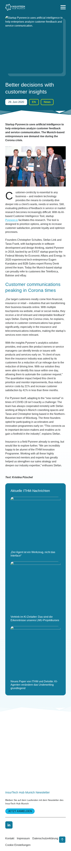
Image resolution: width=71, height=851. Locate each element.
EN (34, 102)
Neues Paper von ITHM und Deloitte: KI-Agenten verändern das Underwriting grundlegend (34, 685)
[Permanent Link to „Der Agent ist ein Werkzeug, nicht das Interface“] (35, 522)
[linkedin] (9, 825)
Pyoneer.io (11, 220)
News (47, 102)
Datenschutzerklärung (45, 838)
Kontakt (9, 838)
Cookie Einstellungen (18, 845)
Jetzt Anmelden (20, 811)
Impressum (23, 838)
